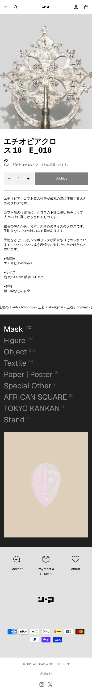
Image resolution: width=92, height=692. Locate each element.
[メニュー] (5, 7)
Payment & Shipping (46, 571)
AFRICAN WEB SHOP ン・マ (51, 664)
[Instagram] (42, 684)
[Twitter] (50, 684)
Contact (17, 569)
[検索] (15, 7)
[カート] (86, 7)
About (75, 569)
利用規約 (46, 674)
